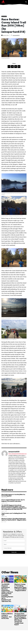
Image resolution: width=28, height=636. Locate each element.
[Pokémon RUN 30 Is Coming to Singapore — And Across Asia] (7, 608)
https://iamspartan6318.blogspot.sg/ (17, 453)
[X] (12, 66)
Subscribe (14, 552)
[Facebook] (9, 66)
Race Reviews (4, 16)
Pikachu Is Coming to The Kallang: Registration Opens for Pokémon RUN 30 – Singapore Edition (13, 519)
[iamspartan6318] (12, 35)
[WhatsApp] (19, 66)
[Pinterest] (15, 66)
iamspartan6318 (16, 35)
